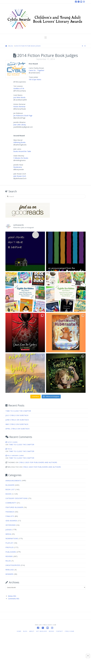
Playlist (9, 543)
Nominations (12, 538)
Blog (25, 631)
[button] (45, 37)
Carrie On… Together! (36, 70)
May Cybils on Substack (17, 424)
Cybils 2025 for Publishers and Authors (38, 462)
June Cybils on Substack (17, 420)
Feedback (10, 512)
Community (11, 503)
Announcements (13, 481)
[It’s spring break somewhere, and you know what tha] (25, 373)
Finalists (10, 516)
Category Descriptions (17, 498)
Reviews (9, 556)
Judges (9, 530)
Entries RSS (12, 596)
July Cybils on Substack (17, 415)
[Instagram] (84, 2)
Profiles (10, 547)
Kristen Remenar (19, 106)
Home (19, 631)
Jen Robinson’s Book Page (22, 115)
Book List (10, 489)
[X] (79, 2)
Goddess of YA (18, 88)
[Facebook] (76, 2)
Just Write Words (19, 97)
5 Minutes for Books (20, 158)
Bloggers (10, 485)
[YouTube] (81, 2)
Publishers (11, 552)
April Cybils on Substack (18, 429)
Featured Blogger (14, 507)
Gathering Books (19, 142)
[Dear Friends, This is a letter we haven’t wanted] (66, 251)
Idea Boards (11, 521)
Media (8, 534)
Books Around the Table (22, 151)
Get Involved (41, 631)
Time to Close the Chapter (18, 411)
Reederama (17, 167)
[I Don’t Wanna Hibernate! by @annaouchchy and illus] (66, 332)
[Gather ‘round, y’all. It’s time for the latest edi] (66, 292)
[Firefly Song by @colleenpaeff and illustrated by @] (66, 373)
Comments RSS (13, 599)
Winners (9, 574)
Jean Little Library (19, 125)
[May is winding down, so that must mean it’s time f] (25, 292)
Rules (8, 561)
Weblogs (10, 570)
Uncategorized (13, 565)
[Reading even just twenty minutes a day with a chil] (25, 251)
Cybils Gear (69, 631)
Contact (59, 631)
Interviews (11, 525)
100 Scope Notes (35, 79)
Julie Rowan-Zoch (19, 176)
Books (9, 494)
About (31, 631)
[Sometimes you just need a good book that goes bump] (25, 332)
